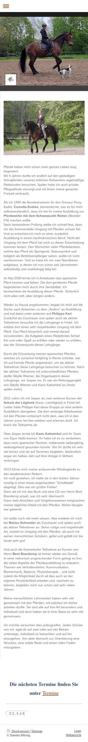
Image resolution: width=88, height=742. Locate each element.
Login (77, 731)
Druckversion (20, 731)
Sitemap (36, 731)
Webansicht (73, 735)
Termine (50, 693)
